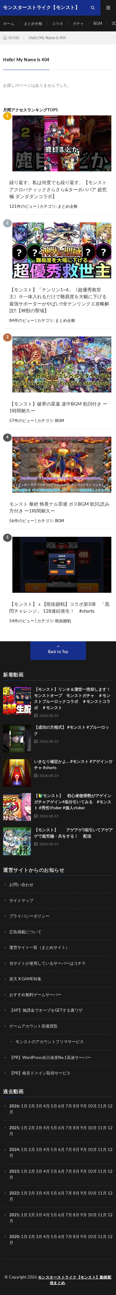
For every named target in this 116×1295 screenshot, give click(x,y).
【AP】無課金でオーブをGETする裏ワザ (46, 1011)
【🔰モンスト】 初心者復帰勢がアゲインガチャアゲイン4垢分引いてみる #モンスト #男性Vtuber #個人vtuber (72, 802)
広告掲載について (25, 932)
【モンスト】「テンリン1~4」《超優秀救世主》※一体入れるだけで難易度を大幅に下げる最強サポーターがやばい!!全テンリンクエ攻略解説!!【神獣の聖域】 (59, 300)
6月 (61, 1106)
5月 (54, 1106)
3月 (39, 1106)
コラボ (57, 24)
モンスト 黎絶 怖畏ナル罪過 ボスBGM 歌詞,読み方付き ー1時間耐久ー (59, 508)
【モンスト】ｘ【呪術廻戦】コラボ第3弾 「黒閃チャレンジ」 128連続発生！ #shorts (59, 608)
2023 (14, 1172)
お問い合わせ (21, 885)
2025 (14, 1128)
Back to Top (58, 652)
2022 (14, 1193)
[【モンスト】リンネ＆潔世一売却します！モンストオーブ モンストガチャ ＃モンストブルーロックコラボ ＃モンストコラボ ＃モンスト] (17, 701)
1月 (24, 1106)
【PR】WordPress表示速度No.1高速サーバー (50, 1058)
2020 (14, 1237)
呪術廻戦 (63, 621)
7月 (69, 1106)
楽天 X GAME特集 (25, 979)
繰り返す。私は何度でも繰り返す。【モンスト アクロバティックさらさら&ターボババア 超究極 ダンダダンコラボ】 (58, 189)
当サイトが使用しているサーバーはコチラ (47, 964)
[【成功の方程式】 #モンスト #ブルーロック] (17, 739)
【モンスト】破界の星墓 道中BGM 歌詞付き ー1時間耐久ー (58, 408)
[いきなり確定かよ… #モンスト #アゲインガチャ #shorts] (17, 773)
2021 (14, 1215)
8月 (76, 1106)
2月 (31, 1106)
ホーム (8, 24)
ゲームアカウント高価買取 (33, 1026)
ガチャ (78, 24)
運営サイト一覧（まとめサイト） (39, 948)
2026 (14, 1106)
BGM (97, 24)
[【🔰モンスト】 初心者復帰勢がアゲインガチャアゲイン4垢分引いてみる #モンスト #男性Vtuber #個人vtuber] (17, 807)
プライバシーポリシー (29, 916)
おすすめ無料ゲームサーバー (35, 995)
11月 (102, 1128)
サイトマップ (21, 901)
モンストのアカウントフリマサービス (49, 1042)
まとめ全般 (33, 24)
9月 (83, 1128)
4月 (46, 1106)
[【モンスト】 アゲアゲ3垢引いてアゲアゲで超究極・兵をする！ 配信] (17, 841)
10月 (92, 1128)
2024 (14, 1150)
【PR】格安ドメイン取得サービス (40, 1073)
